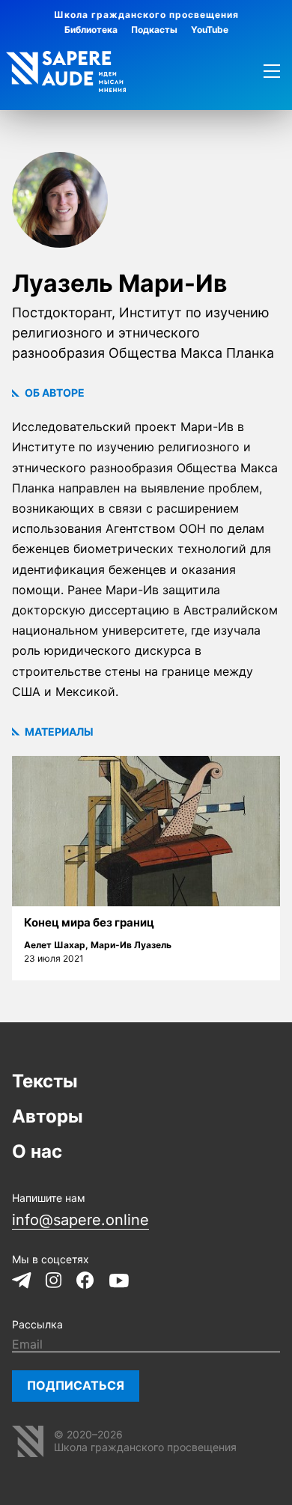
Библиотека (91, 29)
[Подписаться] (75, 1386)
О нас (37, 1151)
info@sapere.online (80, 1220)
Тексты (45, 1081)
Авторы (47, 1116)
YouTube (209, 29)
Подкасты (154, 29)
